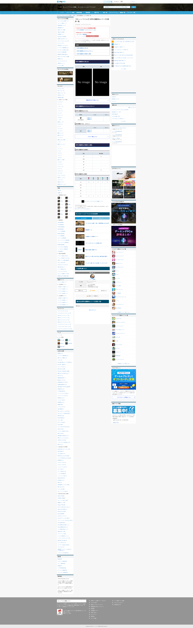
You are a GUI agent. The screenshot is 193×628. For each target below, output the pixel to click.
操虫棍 (61, 214)
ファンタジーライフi (119, 359)
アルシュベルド (60, 166)
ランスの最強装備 (61, 235)
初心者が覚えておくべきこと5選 (64, 449)
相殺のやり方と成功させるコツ (63, 373)
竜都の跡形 (62, 346)
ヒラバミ (59, 126)
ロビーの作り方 (60, 469)
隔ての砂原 (62, 340)
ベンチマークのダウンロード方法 (64, 538)
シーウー (59, 141)
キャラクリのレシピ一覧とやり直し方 (119, 127)
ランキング (133, 107)
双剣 (69, 201)
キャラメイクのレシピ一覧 (63, 310)
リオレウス (60, 153)
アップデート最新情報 (82, 34)
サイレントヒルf (118, 344)
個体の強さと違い (61, 415)
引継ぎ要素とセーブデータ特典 (63, 484)
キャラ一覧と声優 (61, 489)
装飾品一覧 (122, 12)
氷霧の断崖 (70, 343)
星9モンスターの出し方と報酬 (63, 56)
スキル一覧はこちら (92, 136)
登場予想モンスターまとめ (63, 45)
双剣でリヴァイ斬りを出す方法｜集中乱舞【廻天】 (123, 55)
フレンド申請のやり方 (62, 471)
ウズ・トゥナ (60, 115)
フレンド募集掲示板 (61, 563)
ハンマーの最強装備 (61, 231)
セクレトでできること (62, 366)
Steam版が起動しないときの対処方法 (65, 362)
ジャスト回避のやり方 (62, 269)
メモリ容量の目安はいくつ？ (63, 529)
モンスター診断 (60, 65)
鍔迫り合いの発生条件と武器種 (63, 371)
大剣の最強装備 (60, 222)
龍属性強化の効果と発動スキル (120, 60)
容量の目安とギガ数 (61, 531)
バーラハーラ (60, 110)
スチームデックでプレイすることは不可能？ (120, 109)
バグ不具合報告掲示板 (62, 567)
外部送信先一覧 (117, 604)
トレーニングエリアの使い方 (63, 393)
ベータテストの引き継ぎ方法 (63, 552)
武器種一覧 (60, 192)
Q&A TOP (114, 96)
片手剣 (61, 201)
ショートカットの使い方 (62, 475)
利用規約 (93, 608)
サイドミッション (114, 12)
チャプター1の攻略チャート (63, 288)
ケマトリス (60, 104)
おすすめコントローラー (62, 515)
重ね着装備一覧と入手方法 (63, 382)
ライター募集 (93, 618)
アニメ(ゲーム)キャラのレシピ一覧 (64, 326)
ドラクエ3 (117, 348)
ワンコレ (117, 300)
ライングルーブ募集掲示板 (63, 572)
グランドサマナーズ (119, 304)
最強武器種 (79, 12)
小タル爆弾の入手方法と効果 (119, 63)
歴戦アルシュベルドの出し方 (63, 437)
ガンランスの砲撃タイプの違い (63, 273)
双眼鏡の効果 (60, 404)
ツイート (81, 290)
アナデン (117, 274)
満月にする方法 (60, 433)
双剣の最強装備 (60, 229)
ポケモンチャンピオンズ (120, 322)
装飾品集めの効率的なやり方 (63, 435)
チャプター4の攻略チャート (63, 300)
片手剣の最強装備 (61, 226)
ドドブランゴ (60, 164)
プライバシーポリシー (118, 602)
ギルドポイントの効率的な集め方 (64, 413)
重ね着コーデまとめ (61, 380)
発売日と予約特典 (61, 495)
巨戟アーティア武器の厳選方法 (63, 260)
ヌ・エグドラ (60, 130)
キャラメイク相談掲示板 (62, 570)
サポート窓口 (60, 420)
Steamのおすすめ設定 (62, 511)
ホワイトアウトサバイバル (120, 296)
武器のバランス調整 (61, 29)
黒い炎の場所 (60, 424)
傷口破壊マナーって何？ (116, 111)
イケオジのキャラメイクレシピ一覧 (64, 324)
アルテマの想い (94, 602)
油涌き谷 (61, 343)
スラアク (61, 210)
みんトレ (117, 270)
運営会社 (93, 616)
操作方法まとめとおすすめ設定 (63, 455)
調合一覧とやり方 (61, 486)
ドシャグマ (60, 113)
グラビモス (60, 157)
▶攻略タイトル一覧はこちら (124, 312)
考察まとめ (60, 482)
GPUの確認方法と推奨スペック (63, 524)
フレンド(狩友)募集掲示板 (117, 131)
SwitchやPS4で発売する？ (62, 509)
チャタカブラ (60, 101)
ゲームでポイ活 (107, 1)
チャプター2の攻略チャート (63, 291)
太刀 (69, 197)
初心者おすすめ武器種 (62, 36)
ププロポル (60, 117)
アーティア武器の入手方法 (63, 255)
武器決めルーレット (61, 63)
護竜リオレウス (60, 135)
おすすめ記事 (83, 218)
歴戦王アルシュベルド (62, 184)
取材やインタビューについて (97, 604)
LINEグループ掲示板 (116, 138)
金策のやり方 (60, 444)
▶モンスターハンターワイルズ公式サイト (83, 208)
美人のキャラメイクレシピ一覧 (63, 319)
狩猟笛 (69, 204)
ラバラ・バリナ (60, 106)
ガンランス (70, 207)
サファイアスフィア (119, 252)
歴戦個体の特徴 (60, 97)
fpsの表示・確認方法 (61, 364)
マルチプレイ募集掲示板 (62, 561)
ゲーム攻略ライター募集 (119, 600)
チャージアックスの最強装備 (63, 242)
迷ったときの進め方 (61, 422)
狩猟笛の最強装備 (61, 233)
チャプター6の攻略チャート (63, 304)
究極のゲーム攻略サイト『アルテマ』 (98, 600)
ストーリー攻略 (70, 12)
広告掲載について (94, 610)
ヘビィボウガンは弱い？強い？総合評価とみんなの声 (124, 41)
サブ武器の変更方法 (61, 391)
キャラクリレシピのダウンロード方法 (65, 328)
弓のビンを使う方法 (61, 262)
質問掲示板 (60, 565)
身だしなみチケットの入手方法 (63, 411)
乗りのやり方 (60, 375)
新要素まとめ (60, 58)
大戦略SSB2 (117, 355)
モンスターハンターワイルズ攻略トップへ (94, 201)
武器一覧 (96, 12)
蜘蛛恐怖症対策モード (62, 377)
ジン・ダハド (60, 137)
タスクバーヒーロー (119, 326)
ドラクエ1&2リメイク (119, 329)
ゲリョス (59, 150)
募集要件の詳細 (116, 422)
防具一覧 (105, 12)
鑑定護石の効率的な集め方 (63, 54)
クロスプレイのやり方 (62, 464)
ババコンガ (60, 108)
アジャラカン (60, 128)
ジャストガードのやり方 (62, 271)
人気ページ (101, 218)
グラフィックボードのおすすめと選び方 (65, 520)
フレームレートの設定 (62, 533)
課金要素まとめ (60, 460)
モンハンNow (118, 285)
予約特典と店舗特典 (61, 498)
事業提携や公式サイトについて (97, 606)
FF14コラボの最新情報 (62, 52)
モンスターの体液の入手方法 (63, 431)
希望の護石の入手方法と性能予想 (64, 386)
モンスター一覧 (131, 12)
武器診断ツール (60, 34)
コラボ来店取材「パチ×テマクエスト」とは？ (87, 29)
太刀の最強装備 (60, 224)
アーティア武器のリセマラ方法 (63, 258)
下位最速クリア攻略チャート (63, 286)
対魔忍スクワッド (119, 263)
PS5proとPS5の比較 (61, 504)
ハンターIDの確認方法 (62, 473)
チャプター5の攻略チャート (63, 302)
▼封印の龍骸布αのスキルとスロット (84, 51)
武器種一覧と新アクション (63, 38)
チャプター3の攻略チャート (63, 293)
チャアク (69, 210)
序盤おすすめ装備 (61, 32)
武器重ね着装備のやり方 (62, 384)
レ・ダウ (59, 119)
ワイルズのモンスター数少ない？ (118, 118)
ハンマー (61, 204)
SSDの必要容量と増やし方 (63, 527)
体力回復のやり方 (61, 480)
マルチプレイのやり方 (62, 462)
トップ (61, 12)
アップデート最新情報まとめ (63, 47)
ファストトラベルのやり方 (63, 395)
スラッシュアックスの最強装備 (63, 240)
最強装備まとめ (60, 27)
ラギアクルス (60, 170)
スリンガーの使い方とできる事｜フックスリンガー (123, 57)
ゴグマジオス (60, 179)
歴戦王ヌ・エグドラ (61, 177)
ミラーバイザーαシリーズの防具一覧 (121, 49)
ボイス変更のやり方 (61, 453)
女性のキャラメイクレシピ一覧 (63, 315)
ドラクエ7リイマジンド (120, 333)
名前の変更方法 (60, 451)
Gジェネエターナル (119, 267)
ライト (69, 214)
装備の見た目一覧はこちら (92, 100)
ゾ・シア (59, 146)
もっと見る (123, 68)
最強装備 (88, 12)
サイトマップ (93, 614)
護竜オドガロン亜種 (61, 139)
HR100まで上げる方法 (62, 440)
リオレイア (60, 155)
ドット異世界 (118, 293)
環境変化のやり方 (61, 397)
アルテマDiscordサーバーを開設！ (64, 75)
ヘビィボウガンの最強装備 (63, 249)
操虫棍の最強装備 (61, 244)
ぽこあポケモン (118, 318)
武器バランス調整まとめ (62, 357)
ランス (61, 207)
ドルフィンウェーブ (119, 256)
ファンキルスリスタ (119, 259)
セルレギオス (60, 173)
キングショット (118, 282)
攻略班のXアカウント (62, 82)
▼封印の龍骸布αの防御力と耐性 (83, 53)
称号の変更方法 (115, 114)
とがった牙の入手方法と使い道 (63, 426)
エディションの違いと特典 (63, 500)
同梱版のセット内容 (61, 502)
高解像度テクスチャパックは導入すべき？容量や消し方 (65, 550)
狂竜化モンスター (61, 95)
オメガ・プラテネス (61, 175)
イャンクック (60, 148)
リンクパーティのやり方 (62, 466)
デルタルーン (118, 352)
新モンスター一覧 (61, 90)
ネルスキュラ (60, 124)
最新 (129, 107)
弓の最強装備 (60, 251)
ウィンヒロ (117, 278)
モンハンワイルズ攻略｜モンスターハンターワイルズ (79, 7)
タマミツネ (60, 168)
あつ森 (116, 340)
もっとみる (123, 121)
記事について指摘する (93, 296)
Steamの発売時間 (61, 513)
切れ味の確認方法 (61, 417)
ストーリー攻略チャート (62, 23)
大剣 (61, 197)
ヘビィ (61, 217)
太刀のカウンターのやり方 (63, 264)
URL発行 (93, 290)
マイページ (114, 101)
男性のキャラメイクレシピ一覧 (63, 317)
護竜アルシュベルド (61, 144)
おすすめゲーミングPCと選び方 (64, 518)
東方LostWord (118, 308)
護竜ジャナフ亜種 (61, 159)
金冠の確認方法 (60, 408)
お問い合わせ (93, 612)
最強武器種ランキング (62, 25)
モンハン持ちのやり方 (62, 542)
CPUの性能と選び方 (61, 522)
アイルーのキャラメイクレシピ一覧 (64, 313)
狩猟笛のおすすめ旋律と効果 (63, 275)
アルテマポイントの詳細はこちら (124, 397)
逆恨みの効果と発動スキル (119, 52)
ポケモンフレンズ (119, 289)
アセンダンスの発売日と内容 (63, 49)
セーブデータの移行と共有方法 (63, 544)
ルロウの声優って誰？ (116, 116)
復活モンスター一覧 (61, 92)
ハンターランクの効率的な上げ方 (64, 442)
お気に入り (104, 290)
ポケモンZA (117, 337)
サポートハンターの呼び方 (63, 491)
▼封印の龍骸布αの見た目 (82, 48)
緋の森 (69, 340)
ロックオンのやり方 (61, 406)
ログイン (133, 1)
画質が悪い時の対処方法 (62, 540)
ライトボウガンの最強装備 (63, 246)
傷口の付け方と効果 (61, 368)
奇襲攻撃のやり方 (61, 402)
